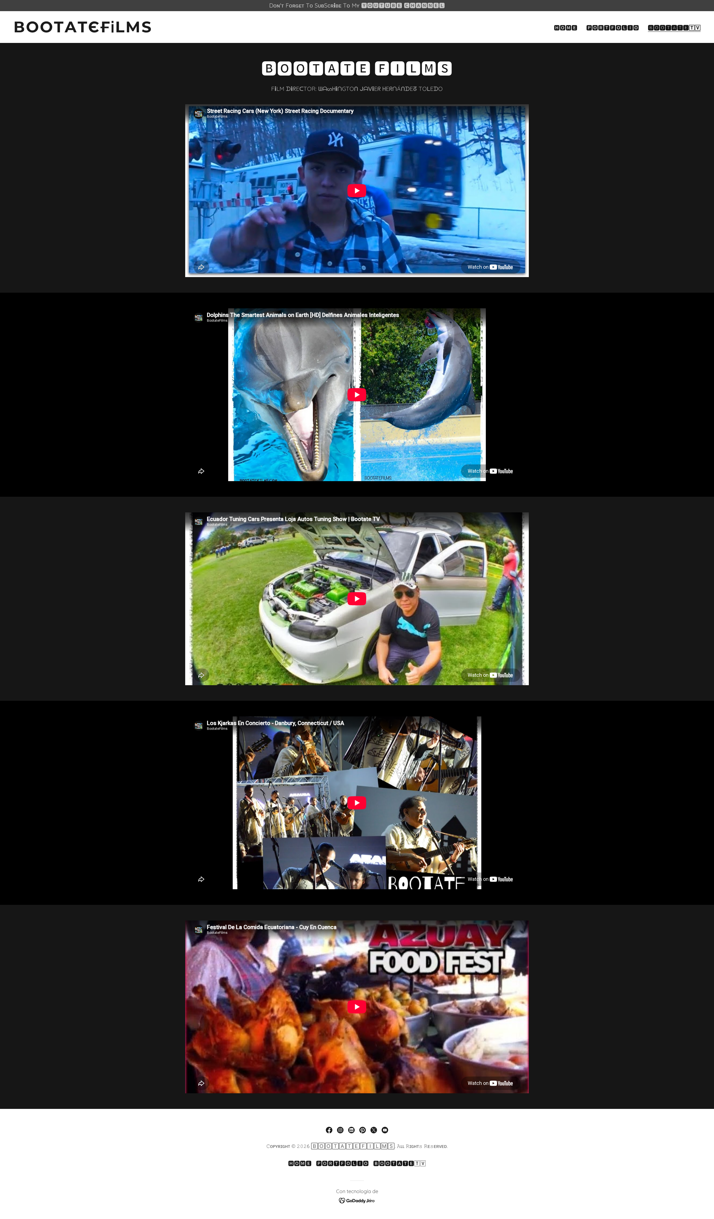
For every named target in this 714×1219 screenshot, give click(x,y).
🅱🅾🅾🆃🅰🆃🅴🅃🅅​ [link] (674, 27)
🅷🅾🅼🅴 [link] (565, 27)
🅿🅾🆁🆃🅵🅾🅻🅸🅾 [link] (612, 27)
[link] (183, 30)
